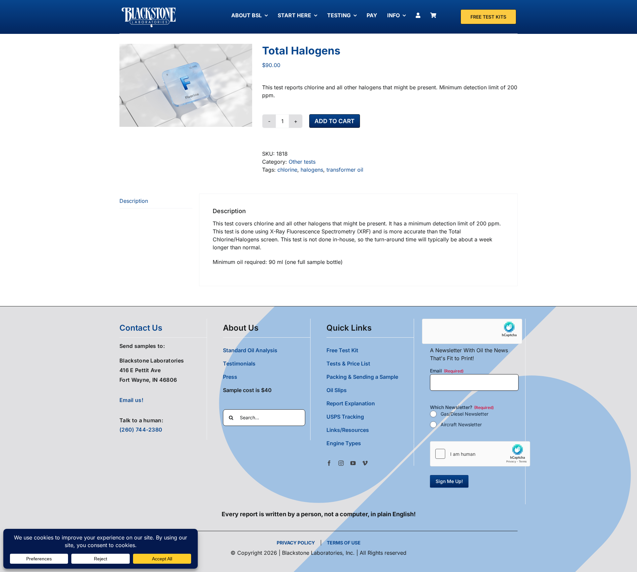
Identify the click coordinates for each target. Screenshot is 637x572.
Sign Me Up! (449, 481)
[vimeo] (365, 463)
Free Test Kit (342, 350)
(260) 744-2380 (140, 429)
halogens (312, 169)
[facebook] (329, 463)
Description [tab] (133, 201)
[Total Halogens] (185, 85)
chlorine (287, 169)
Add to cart (335, 121)
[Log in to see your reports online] (419, 15)
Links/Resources (347, 430)
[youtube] (353, 463)
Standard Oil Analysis (250, 350)
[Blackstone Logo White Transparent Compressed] (148, 7)
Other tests (302, 161)
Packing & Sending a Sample (362, 376)
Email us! (131, 400)
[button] (370, 443)
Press (230, 376)
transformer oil (344, 169)
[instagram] (341, 463)
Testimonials (239, 363)
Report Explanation (350, 403)
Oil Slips (336, 390)
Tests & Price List (348, 363)
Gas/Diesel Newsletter (464, 414)
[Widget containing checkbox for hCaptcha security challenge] (480, 453)
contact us (140, 328)
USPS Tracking (345, 416)
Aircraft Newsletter (461, 424)
